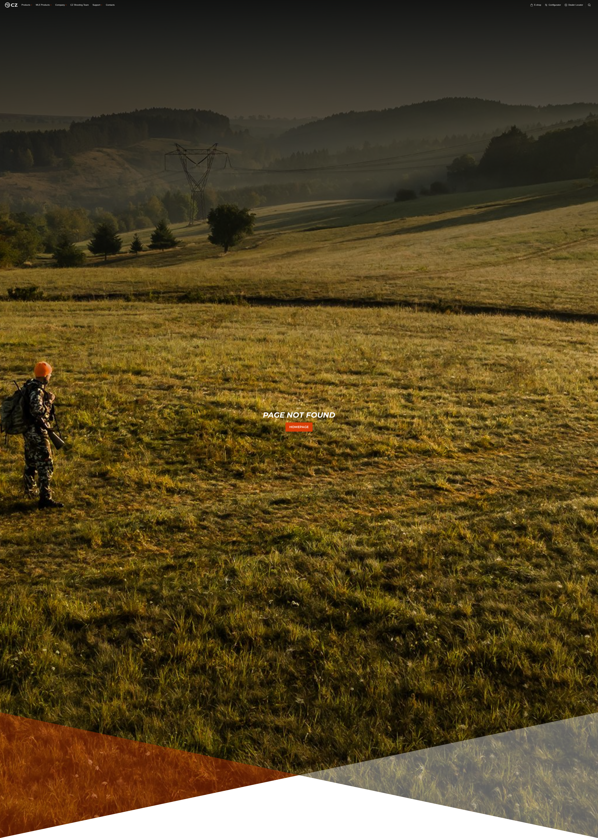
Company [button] (60, 5)
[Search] (589, 5)
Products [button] (25, 5)
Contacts (110, 5)
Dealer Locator (575, 5)
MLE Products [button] (43, 5)
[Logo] (11, 4)
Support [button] (96, 5)
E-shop (537, 5)
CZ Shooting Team (79, 5)
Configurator (555, 5)
